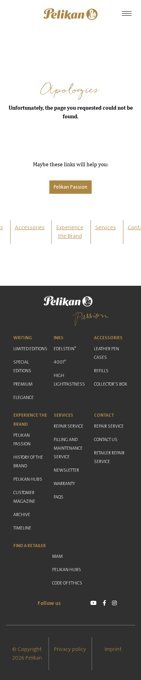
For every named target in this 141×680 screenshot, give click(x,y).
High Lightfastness (69, 380)
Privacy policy (70, 649)
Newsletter (66, 470)
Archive (21, 514)
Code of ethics (67, 583)
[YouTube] (93, 603)
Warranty (64, 483)
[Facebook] (104, 603)
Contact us (106, 439)
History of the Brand (28, 462)
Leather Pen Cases (106, 353)
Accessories (30, 227)
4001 (60, 362)
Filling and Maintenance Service (68, 448)
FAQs (58, 497)
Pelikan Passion (70, 187)
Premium (23, 384)
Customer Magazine (24, 497)
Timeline (22, 528)
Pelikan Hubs (27, 479)
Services (105, 227)
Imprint (113, 649)
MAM (57, 556)
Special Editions (22, 366)
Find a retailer (29, 545)
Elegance (23, 397)
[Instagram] (114, 603)
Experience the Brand (30, 420)
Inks (58, 337)
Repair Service (68, 426)
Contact (104, 415)
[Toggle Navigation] (127, 14)
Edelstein (65, 348)
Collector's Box (110, 384)
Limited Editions (30, 348)
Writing (22, 337)
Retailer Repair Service (109, 457)
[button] (70, 14)
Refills (101, 370)
